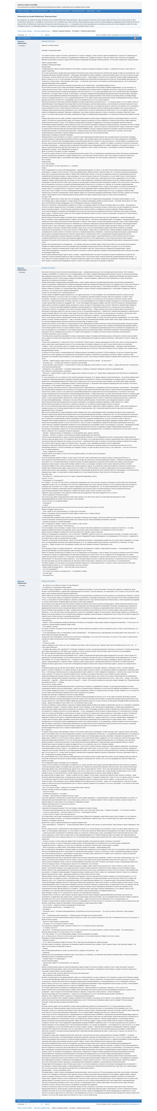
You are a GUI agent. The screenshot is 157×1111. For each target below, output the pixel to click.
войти (121, 35)
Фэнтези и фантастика (42, 31)
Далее (47, 35)
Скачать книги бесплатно (39, 11)
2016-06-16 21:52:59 (48, 581)
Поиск (99, 11)
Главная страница (23, 11)
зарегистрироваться (133, 35)
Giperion (20, 41)
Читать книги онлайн (27, 5)
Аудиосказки (91, 11)
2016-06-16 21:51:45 (48, 41)
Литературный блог (78, 11)
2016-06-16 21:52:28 (48, 268)
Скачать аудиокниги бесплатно (60, 11)
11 (41, 35)
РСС (138, 38)
